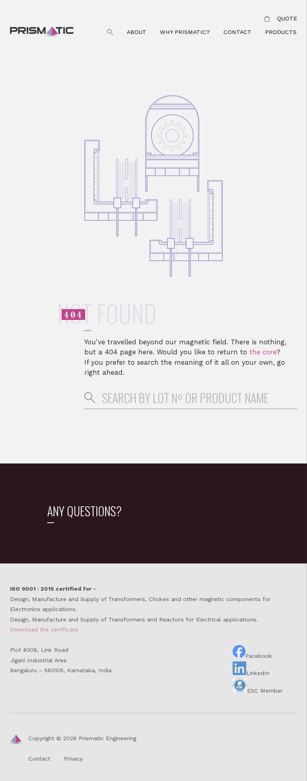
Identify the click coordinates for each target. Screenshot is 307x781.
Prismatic (42, 32)
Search (110, 32)
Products (281, 32)
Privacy (73, 758)
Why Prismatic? (185, 32)
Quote (287, 18)
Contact (237, 32)
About (136, 32)
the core (263, 352)
